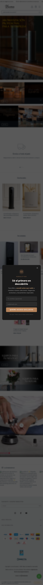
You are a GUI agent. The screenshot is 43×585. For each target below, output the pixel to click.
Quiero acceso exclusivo (21, 310)
